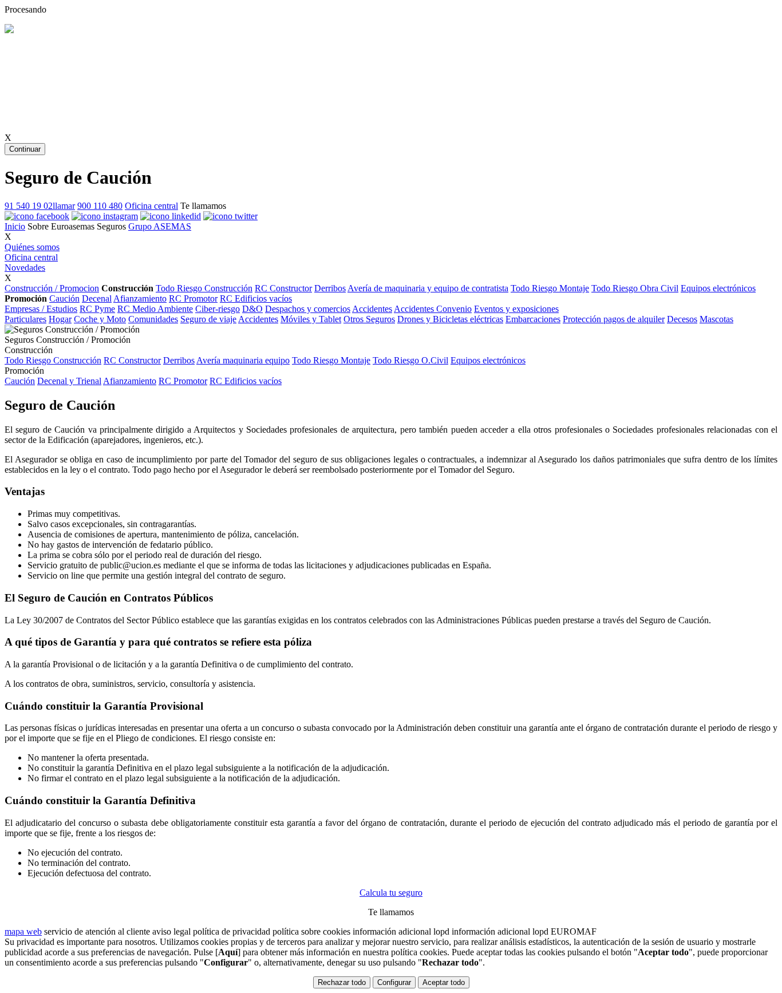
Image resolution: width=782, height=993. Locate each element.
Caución (64, 298)
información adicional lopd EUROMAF (524, 931)
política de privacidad (231, 931)
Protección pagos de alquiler (614, 319)
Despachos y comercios (307, 309)
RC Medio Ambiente (155, 309)
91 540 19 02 (40, 206)
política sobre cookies (311, 931)
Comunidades (153, 319)
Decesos (682, 319)
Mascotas (716, 319)
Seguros (111, 226)
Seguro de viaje (208, 319)
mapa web (23, 931)
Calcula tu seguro (391, 892)
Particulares (25, 319)
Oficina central (151, 206)
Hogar (60, 319)
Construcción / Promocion (52, 288)
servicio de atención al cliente (97, 931)
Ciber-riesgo (217, 309)
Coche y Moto (100, 319)
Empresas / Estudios (41, 309)
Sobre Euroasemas (60, 226)
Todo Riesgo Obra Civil (634, 288)
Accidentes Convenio (433, 309)
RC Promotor (193, 298)
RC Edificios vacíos (256, 298)
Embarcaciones (532, 319)
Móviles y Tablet (311, 319)
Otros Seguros (369, 319)
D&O (252, 309)
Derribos (330, 288)
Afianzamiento (140, 298)
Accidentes (372, 309)
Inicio (15, 226)
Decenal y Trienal (69, 381)
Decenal (97, 298)
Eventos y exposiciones (516, 309)
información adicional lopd (401, 931)
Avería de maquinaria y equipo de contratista (427, 288)
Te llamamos (203, 206)
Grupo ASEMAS (159, 226)
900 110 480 (100, 206)
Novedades (25, 267)
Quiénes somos (32, 247)
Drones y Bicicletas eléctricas (450, 319)
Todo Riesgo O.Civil (410, 360)
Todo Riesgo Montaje (550, 288)
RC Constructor (283, 288)
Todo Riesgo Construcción (204, 288)
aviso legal (171, 931)
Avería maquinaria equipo (243, 360)
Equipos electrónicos (718, 288)
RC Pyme (97, 309)
